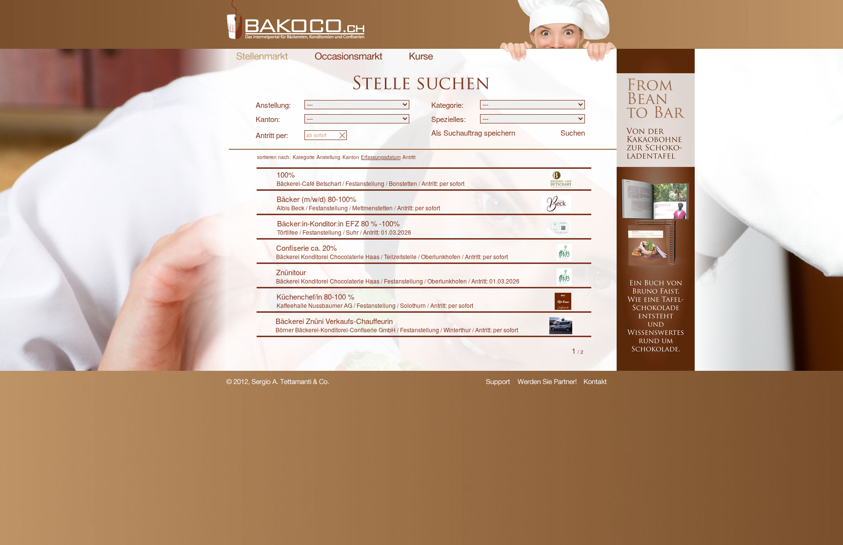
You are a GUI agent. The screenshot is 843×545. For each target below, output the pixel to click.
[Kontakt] (595, 383)
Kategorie (304, 157)
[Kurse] (421, 57)
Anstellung (329, 157)
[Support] (498, 384)
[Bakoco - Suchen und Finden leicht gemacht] (295, 36)
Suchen (573, 132)
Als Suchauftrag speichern (473, 132)
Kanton (350, 157)
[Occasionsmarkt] (348, 57)
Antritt (409, 157)
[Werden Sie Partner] (547, 383)
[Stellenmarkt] (262, 57)
